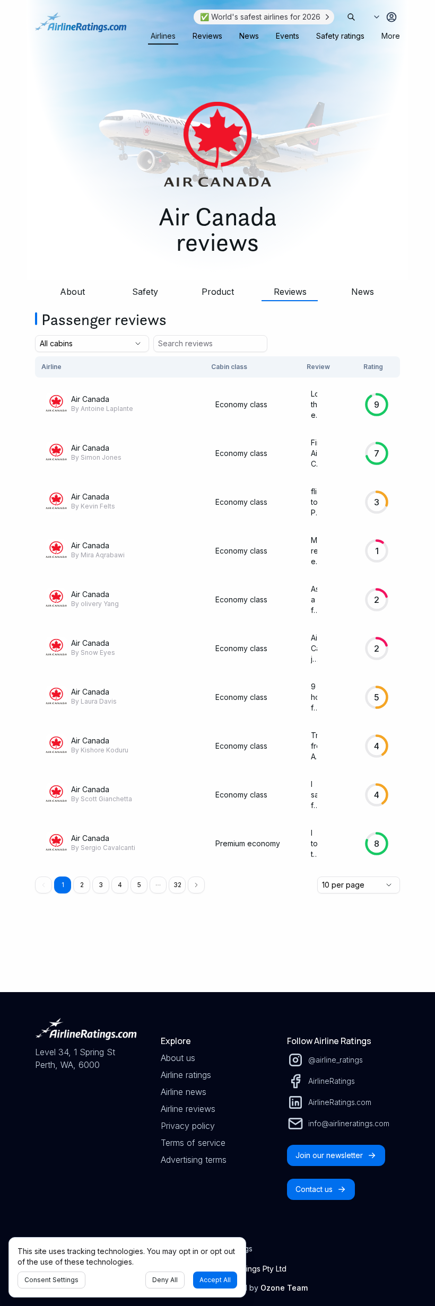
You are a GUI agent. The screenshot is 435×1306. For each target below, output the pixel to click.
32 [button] (177, 885)
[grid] (217, 612)
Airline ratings (186, 1075)
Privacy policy (188, 1125)
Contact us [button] (314, 1189)
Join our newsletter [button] (329, 1155)
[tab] (163, 36)
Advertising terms (194, 1159)
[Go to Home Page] (80, 27)
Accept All (215, 1280)
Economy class (241, 404)
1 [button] (63, 885)
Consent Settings (51, 1280)
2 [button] (82, 885)
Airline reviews (188, 1108)
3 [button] (101, 885)
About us (178, 1058)
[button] (158, 884)
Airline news (183, 1091)
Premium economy (247, 843)
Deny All (165, 1280)
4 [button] (120, 885)
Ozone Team (284, 1287)
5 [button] (139, 885)
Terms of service (193, 1142)
